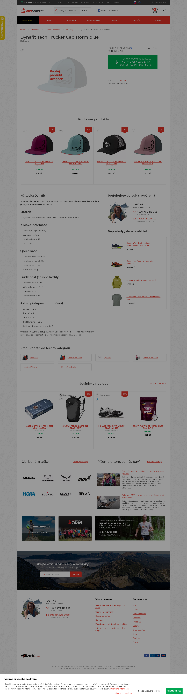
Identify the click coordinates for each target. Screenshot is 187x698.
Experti (102, 2)
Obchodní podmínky (104, 612)
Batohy (115, 20)
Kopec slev (28, 20)
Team (109, 2)
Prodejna (75, 2)
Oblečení (71, 20)
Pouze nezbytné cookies (149, 691)
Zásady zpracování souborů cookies (111, 624)
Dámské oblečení (52, 29)
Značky (159, 20)
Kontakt (117, 2)
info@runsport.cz (146, 218)
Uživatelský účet (160, 2)
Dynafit (123, 80)
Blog (95, 2)
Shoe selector (139, 630)
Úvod (60, 2)
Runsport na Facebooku (110, 10)
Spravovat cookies (124, 693)
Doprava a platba (102, 616)
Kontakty (99, 620)
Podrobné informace (119, 689)
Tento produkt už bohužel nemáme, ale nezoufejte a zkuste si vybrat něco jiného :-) (136, 62)
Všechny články (154, 462)
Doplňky (137, 20)
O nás (67, 2)
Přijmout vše (174, 691)
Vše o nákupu (86, 2)
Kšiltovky (69, 29)
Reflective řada (139, 614)
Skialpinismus (93, 20)
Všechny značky (80, 462)
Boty (49, 20)
